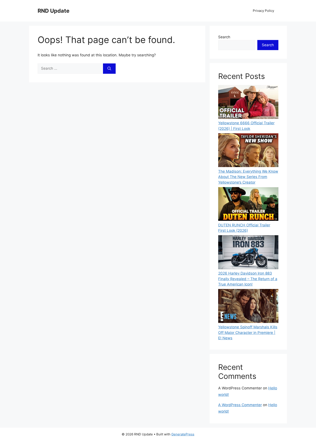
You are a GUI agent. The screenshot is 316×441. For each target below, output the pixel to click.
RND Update (53, 11)
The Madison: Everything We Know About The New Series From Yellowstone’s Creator (248, 176)
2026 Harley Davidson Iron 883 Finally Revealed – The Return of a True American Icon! (247, 278)
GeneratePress (182, 434)
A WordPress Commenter (240, 405)
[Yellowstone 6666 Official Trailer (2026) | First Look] (248, 102)
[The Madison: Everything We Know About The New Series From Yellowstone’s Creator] (248, 151)
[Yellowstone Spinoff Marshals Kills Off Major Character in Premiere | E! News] (248, 306)
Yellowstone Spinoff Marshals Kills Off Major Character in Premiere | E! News (247, 332)
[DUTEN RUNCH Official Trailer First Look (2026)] (248, 205)
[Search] (109, 68)
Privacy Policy (263, 11)
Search (224, 37)
